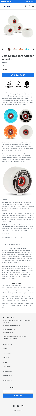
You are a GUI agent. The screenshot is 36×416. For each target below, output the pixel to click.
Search (5, 348)
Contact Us (7, 353)
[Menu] (33, 6)
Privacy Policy (7, 380)
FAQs (5, 362)
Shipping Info (7, 371)
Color (3, 66)
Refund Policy (7, 375)
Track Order (7, 366)
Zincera (20, 410)
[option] (9, 49)
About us (6, 357)
